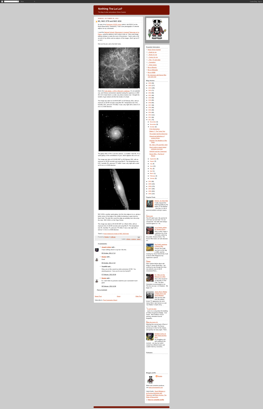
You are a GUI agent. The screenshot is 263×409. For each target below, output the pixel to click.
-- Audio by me (152, 52)
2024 (150, 88)
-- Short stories (152, 65)
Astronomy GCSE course (113, 24)
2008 (150, 186)
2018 (150, 102)
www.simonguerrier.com (156, 387)
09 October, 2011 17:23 (108, 263)
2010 (150, 181)
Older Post (139, 296)
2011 (150, 120)
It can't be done (151, 309)
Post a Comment (102, 290)
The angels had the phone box (158, 134)
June (151, 166)
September (153, 159)
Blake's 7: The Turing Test (157, 131)
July (151, 163)
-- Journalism (152, 62)
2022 (150, 93)
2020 (150, 98)
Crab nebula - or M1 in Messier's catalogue (117, 91)
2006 (150, 191)
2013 (150, 115)
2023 (150, 90)
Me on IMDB (151, 72)
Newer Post (98, 296)
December (153, 122)
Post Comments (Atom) (110, 300)
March (152, 173)
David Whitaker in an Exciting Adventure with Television (155, 393)
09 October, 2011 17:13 (108, 253)
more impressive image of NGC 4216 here (116, 233)
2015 (150, 110)
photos (128, 239)
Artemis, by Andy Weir (161, 201)
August (152, 161)
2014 (150, 112)
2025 (150, 85)
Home (118, 296)
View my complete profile (156, 399)
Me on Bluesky (152, 67)
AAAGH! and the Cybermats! (158, 151)
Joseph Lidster (106, 247)
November (153, 124)
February (153, 176)
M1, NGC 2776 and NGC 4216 (158, 145)
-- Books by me (152, 54)
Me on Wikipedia (153, 70)
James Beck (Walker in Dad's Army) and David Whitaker (161, 293)
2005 (150, 193)
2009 (150, 184)
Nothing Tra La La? (110, 8)
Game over (149, 216)
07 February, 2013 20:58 (109, 274)
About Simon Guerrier (154, 49)
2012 (150, 117)
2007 (150, 189)
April (151, 171)
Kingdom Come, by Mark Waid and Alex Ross (161, 335)
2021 (150, 95)
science (133, 239)
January (152, 178)
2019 (150, 100)
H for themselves (154, 129)
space (138, 239)
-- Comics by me (153, 57)
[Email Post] (138, 237)
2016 (150, 107)
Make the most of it (152, 322)
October (152, 127)
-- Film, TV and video (154, 60)
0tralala (104, 257)
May (151, 168)
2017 (150, 105)
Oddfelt (148, 261)
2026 (150, 83)
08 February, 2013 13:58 (109, 286)
